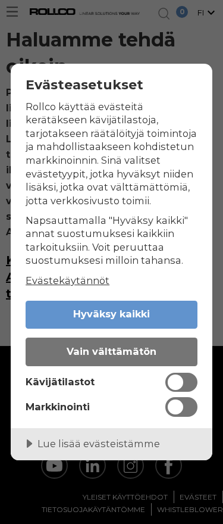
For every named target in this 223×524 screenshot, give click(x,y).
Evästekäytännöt (67, 280)
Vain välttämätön (111, 351)
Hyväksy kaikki (111, 314)
